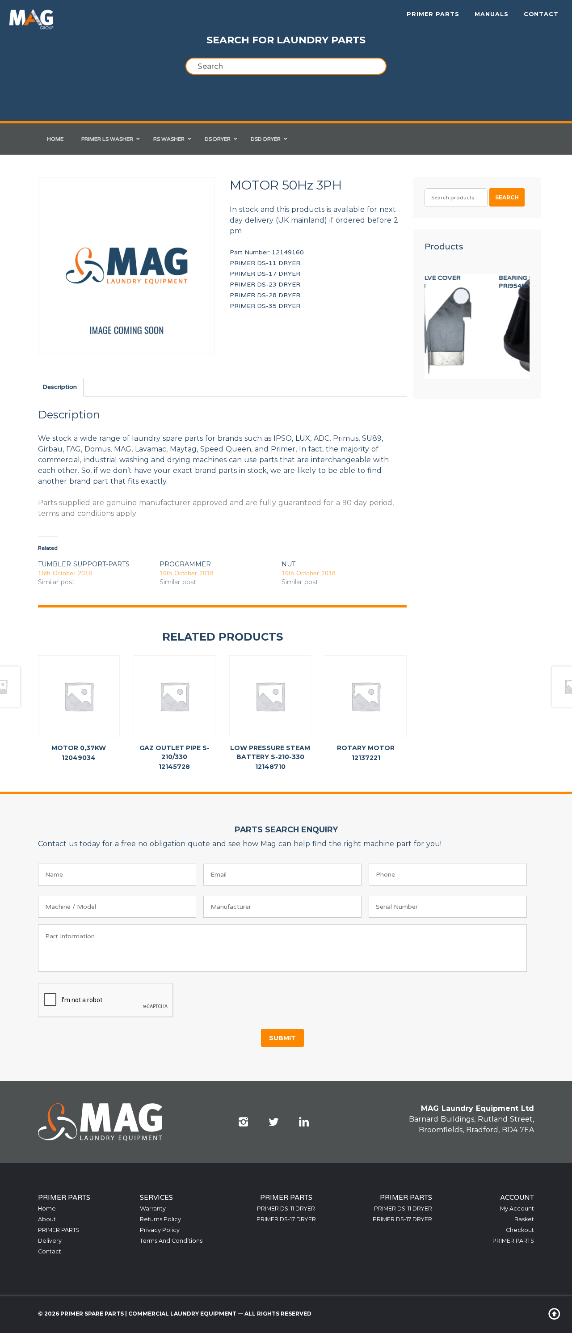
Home (47, 1208)
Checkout (520, 1230)
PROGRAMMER (185, 564)
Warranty (153, 1208)
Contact (541, 14)
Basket (524, 1219)
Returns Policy (160, 1219)
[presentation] (106, 1000)
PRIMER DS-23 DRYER (265, 284)
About (47, 1219)
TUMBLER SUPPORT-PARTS (84, 564)
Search (507, 197)
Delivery (50, 1240)
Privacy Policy (160, 1230)
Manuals (492, 14)
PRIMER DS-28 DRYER (265, 295)
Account (517, 1198)
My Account (517, 1208)
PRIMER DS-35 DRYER (265, 306)
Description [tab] (59, 387)
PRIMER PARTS (433, 14)
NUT (288, 564)
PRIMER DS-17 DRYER (265, 274)
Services (156, 1198)
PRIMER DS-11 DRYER (265, 263)
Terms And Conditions (171, 1240)
